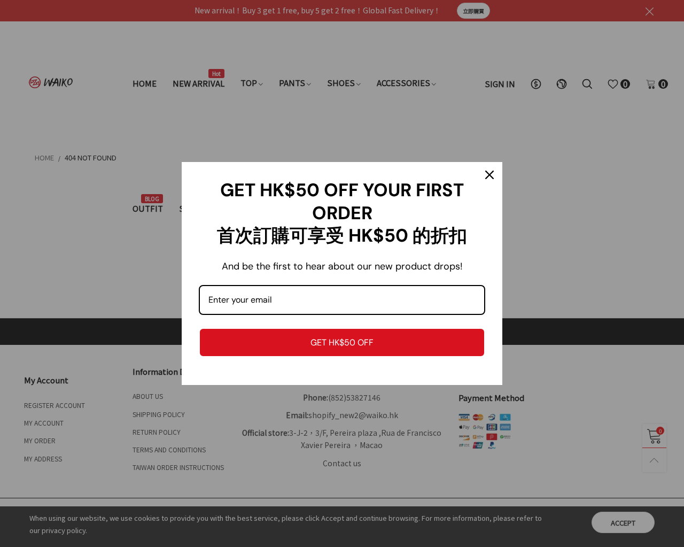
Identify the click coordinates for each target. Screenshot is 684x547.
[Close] (489, 175)
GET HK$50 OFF (342, 342)
